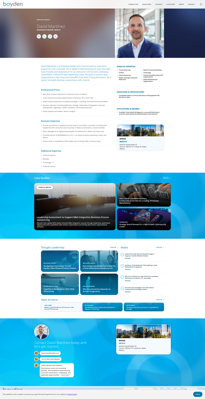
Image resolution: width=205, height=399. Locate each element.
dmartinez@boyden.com (50, 353)
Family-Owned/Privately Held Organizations (153, 76)
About (181, 4)
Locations (170, 4)
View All (166, 178)
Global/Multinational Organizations (150, 80)
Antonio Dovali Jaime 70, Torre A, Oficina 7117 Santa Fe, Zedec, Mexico (133, 147)
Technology (147, 73)
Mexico (57, 30)
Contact (191, 4)
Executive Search (43, 20)
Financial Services (125, 70)
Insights (158, 4)
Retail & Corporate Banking (152, 70)
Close (198, 394)
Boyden (13, 4)
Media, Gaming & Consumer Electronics (128, 78)
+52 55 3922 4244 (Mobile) (50, 359)
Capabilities (133, 4)
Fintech (121, 73)
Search (201, 4)
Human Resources (125, 75)
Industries (146, 4)
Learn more (72, 394)
